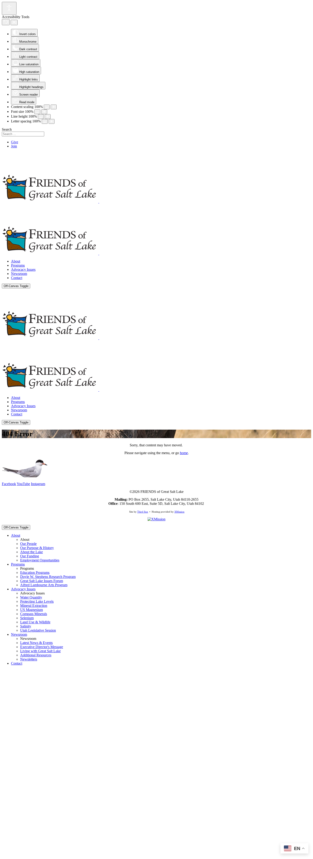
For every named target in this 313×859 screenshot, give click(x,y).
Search (7, 129)
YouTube (23, 484)
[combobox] (23, 134)
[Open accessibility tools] (9, 8)
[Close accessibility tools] (14, 22)
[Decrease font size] (37, 111)
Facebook (9, 484)
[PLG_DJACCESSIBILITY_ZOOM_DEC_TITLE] (47, 107)
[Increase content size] (54, 107)
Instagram (38, 484)
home (184, 453)
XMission (179, 511)
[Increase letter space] (52, 121)
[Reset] (6, 22)
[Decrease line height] (41, 116)
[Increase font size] (44, 111)
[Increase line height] (48, 116)
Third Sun (142, 511)
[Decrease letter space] (45, 121)
